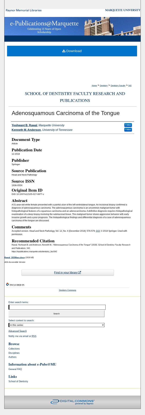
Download (73, 51)
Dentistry (104, 85)
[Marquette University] (123, 10)
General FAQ (15, 369)
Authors (12, 357)
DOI (98, 231)
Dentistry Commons (67, 290)
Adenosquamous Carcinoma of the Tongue (66, 113)
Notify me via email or (22, 336)
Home (94, 85)
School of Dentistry (18, 381)
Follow (128, 125)
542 (130, 85)
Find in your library (66, 272)
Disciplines (14, 353)
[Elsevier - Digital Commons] (72, 402)
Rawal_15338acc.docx (14, 257)
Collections (14, 348)
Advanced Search (17, 331)
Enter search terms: (18, 302)
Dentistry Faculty (118, 85)
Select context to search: (21, 320)
